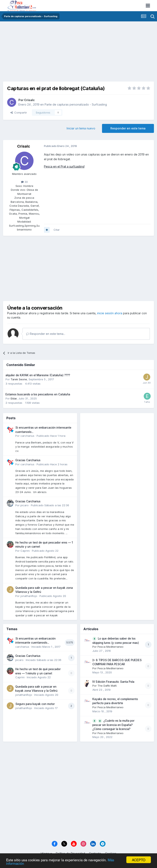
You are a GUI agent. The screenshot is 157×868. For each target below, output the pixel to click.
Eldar (14, 398)
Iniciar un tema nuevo (81, 128)
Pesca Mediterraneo (110, 646)
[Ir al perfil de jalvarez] (146, 377)
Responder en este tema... (47, 333)
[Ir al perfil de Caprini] (10, 544)
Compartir (20, 112)
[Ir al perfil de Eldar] (147, 396)
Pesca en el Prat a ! (64, 166)
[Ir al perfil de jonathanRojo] (10, 589)
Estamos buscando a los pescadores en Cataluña (38, 394)
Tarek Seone (19, 379)
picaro (24, 505)
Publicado (51, 435)
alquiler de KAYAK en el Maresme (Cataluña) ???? (38, 375)
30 (26, 181)
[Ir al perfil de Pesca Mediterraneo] (87, 640)
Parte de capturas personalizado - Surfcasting (76, 104)
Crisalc (29, 100)
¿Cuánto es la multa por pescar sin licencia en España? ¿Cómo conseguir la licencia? (113, 725)
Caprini (25, 550)
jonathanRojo (28, 596)
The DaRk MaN (107, 685)
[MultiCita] (47, 230)
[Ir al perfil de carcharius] (10, 429)
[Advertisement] (78, 53)
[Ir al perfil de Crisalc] (11, 102)
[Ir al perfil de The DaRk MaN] (87, 683)
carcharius (27, 435)
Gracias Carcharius (27, 460)
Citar (57, 229)
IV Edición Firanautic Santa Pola (113, 681)
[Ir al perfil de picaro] (10, 503)
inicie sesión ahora (109, 313)
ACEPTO (138, 859)
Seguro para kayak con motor (35, 704)
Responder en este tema (128, 128)
